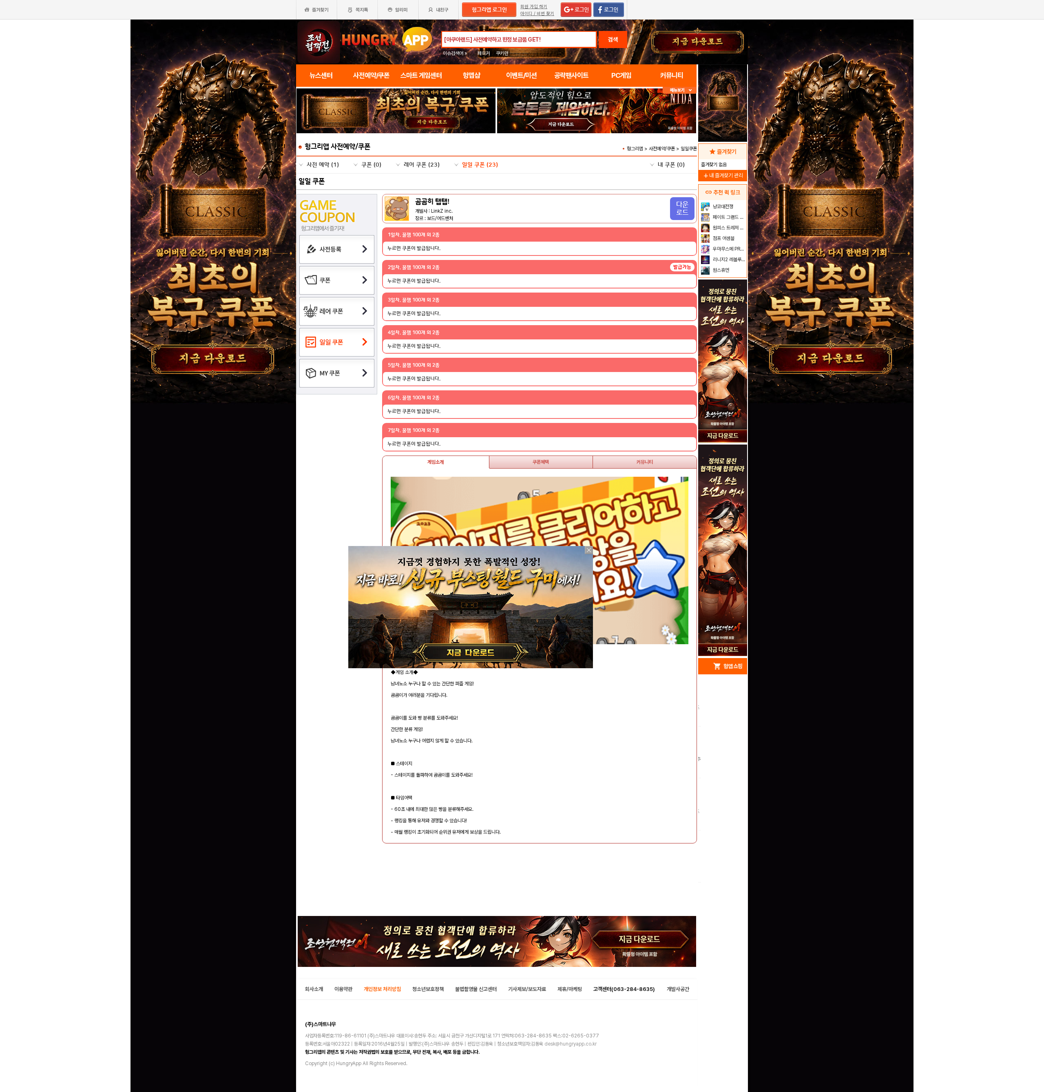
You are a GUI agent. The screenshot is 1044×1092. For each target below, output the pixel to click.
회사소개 (314, 989)
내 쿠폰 (671, 165)
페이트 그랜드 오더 (729, 217)
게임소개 (435, 462)
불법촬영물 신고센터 (476, 989)
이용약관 (343, 989)
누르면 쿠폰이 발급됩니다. (413, 248)
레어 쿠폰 (422, 165)
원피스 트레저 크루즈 (729, 228)
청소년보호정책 (428, 989)
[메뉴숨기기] (680, 90)
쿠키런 (502, 53)
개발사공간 (678, 989)
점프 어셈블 (723, 238)
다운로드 (682, 208)
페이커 (484, 53)
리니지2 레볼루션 (728, 259)
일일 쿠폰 (480, 165)
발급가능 (682, 267)
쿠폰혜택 (541, 462)
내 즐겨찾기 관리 (722, 175)
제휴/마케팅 (569, 989)
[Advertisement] (722, 524)
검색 (613, 39)
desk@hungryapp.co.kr (570, 1044)
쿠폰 (371, 165)
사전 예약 (323, 165)
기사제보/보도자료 (527, 989)
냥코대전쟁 (722, 206)
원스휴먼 (720, 270)
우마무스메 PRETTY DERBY (729, 249)
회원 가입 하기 (533, 6)
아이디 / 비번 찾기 (537, 13)
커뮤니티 (645, 462)
